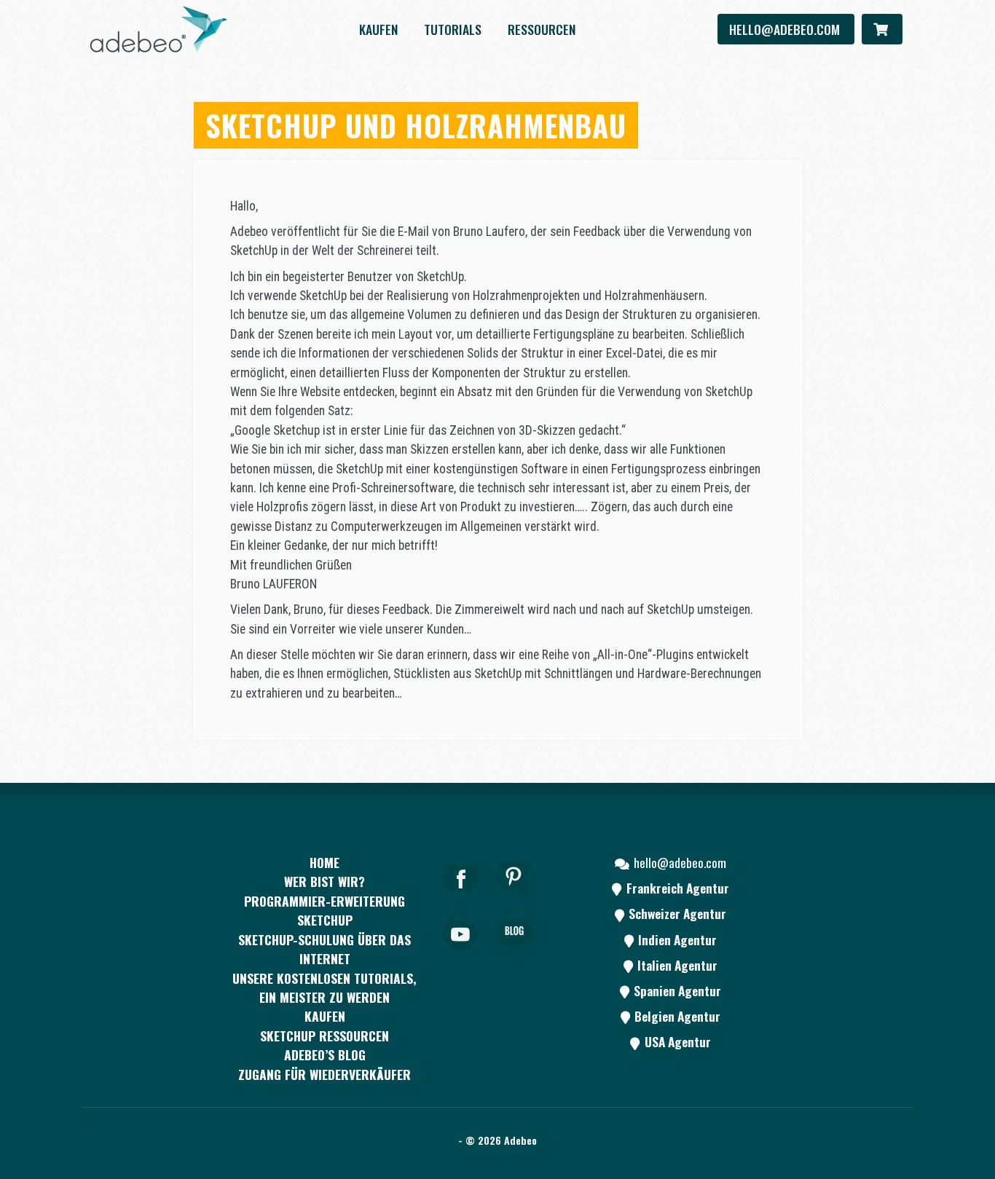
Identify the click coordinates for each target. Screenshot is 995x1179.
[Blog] (514, 952)
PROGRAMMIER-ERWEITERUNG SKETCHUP (324, 910)
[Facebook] (461, 897)
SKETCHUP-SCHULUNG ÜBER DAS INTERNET (324, 949)
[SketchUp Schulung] (159, 29)
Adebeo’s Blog (325, 1054)
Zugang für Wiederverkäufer (324, 1074)
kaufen (378, 29)
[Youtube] (461, 952)
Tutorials (452, 29)
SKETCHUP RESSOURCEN (324, 1035)
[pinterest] (514, 897)
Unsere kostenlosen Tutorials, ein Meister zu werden (324, 987)
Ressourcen (541, 29)
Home (324, 862)
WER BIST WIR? (324, 881)
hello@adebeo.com (786, 29)
